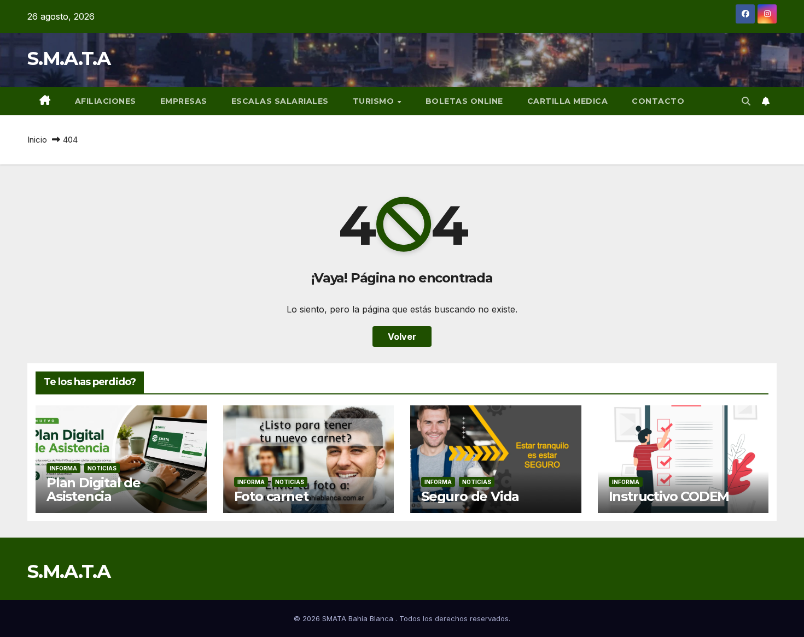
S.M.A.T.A (68, 58)
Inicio (37, 139)
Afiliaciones (105, 101)
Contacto (658, 101)
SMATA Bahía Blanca (358, 618)
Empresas (183, 101)
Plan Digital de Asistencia (93, 489)
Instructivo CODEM (669, 496)
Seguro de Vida (470, 496)
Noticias (102, 468)
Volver (402, 336)
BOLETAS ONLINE (464, 101)
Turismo (375, 101)
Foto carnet (271, 496)
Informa (63, 468)
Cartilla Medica (567, 101)
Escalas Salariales (280, 101)
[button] (746, 101)
